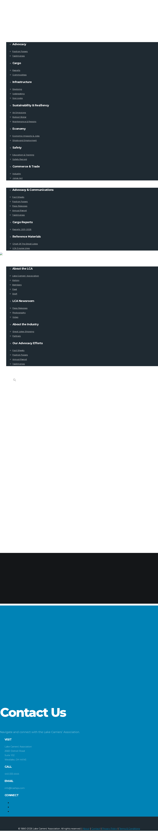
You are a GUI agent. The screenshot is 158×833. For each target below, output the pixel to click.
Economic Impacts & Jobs (34, 459)
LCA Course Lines (28, 544)
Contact (95, 828)
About (86, 828)
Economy (17, 454)
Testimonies (26, 401)
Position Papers (28, 396)
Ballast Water (27, 445)
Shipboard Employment (32, 463)
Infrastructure (21, 419)
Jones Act (24, 490)
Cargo (16, 405)
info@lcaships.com (16, 8)
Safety (16, 468)
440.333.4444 (13, 13)
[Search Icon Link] (14, 380)
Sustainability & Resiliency (28, 436)
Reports (23, 410)
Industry (24, 486)
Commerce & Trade (23, 481)
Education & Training (31, 472)
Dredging (24, 423)
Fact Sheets (26, 504)
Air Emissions (26, 441)
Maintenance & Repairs (32, 450)
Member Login (14, 4)
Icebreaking (26, 427)
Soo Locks (25, 432)
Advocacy (18, 392)
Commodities (26, 414)
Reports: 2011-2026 (29, 531)
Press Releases (27, 513)
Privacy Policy (109, 828)
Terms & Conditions (129, 828)
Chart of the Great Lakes (33, 540)
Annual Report (27, 517)
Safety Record (27, 477)
